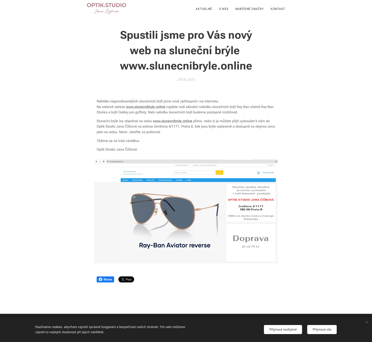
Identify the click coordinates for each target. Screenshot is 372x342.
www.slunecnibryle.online (145, 107)
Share (108, 279)
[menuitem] (205, 8)
